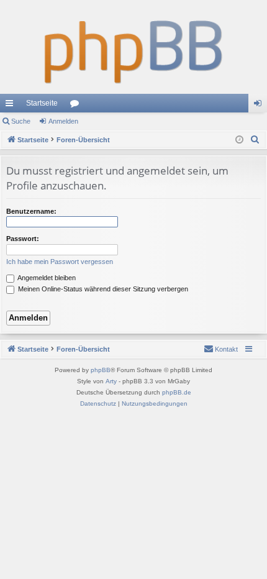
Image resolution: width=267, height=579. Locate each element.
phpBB (101, 370)
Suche (20, 121)
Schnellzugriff (12, 105)
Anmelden (63, 121)
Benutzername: (31, 211)
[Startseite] (133, 47)
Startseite (42, 103)
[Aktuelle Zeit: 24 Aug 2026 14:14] (239, 140)
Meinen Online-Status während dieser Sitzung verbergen (102, 289)
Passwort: (22, 238)
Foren (77, 105)
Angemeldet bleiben (46, 277)
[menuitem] (255, 140)
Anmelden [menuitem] (260, 105)
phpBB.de (176, 392)
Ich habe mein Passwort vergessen (59, 261)
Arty (111, 381)
